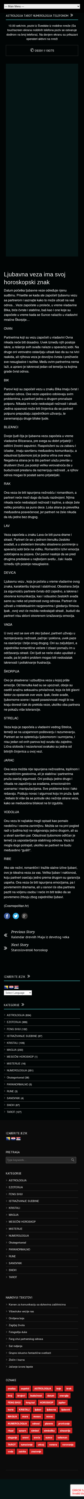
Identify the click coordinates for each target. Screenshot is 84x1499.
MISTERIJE (14, 1063)
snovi (25, 1437)
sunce (49, 1437)
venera (53, 1444)
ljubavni (65, 1409)
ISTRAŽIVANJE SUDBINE (22, 1036)
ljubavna (51, 1409)
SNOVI (11, 1105)
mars (25, 1416)
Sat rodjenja (15, 1346)
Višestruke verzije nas (21, 1311)
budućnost (36, 1395)
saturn (22, 1430)
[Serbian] (16, 987)
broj (10, 1395)
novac (49, 1416)
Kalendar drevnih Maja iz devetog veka (40, 937)
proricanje (64, 1423)
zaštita (22, 1451)
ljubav (38, 1409)
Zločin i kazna (17, 1360)
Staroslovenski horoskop (29, 950)
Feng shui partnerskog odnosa (26, 1339)
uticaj (41, 1444)
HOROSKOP (46, 1402)
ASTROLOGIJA (16, 1015)
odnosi (36, 1423)
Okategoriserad (15, 1077)
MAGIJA (12, 1050)
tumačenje (27, 1444)
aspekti (25, 1388)
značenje (36, 1451)
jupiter (62, 1402)
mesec (37, 1416)
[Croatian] (11, 987)
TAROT (11, 1112)
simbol (35, 1430)
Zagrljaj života (17, 1325)
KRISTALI (12, 1043)
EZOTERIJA (14, 1022)
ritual (10, 1430)
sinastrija (65, 1430)
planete (49, 1423)
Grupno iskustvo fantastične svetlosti (30, 1353)
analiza (12, 1388)
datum (50, 1395)
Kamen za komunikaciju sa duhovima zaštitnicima (37, 1304)
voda (10, 1451)
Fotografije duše (18, 1332)
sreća (37, 1437)
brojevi (21, 1395)
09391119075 (42, 50)
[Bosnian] (6, 987)
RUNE (10, 1091)
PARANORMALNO (17, 1084)
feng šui (30, 1402)
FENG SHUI (14, 1029)
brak (68, 1388)
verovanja (67, 1444)
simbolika (49, 1430)
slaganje (12, 1437)
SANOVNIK (13, 1098)
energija (64, 1395)
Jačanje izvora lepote (21, 1366)
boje (58, 1388)
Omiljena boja (16, 1318)
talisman (62, 1437)
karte (11, 1409)
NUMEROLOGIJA (17, 1070)
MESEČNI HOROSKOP (20, 1056)
